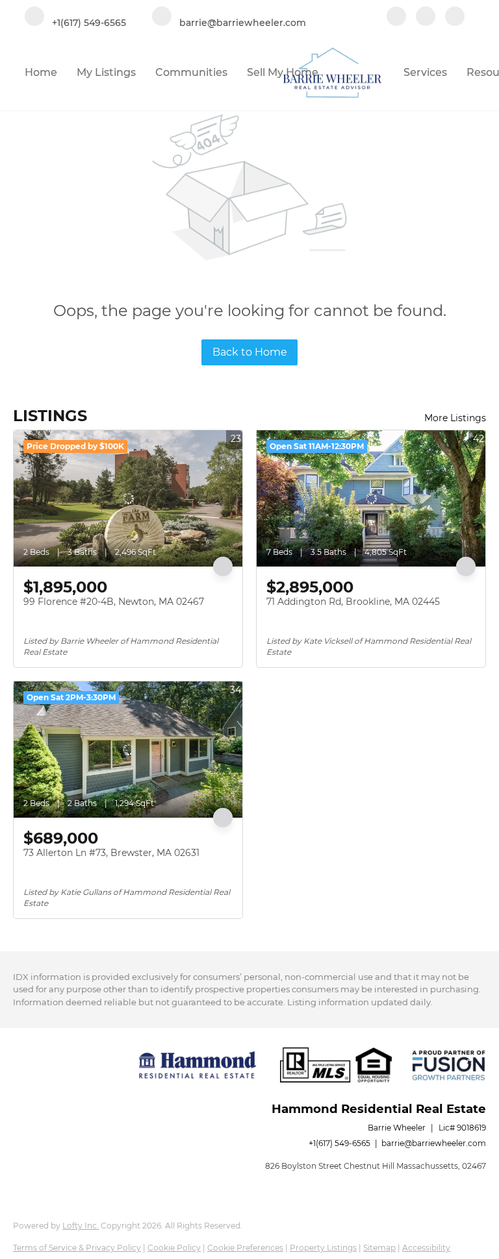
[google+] (455, 17)
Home (41, 72)
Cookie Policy (174, 1248)
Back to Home (249, 352)
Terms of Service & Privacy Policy (77, 1248)
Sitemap (379, 1248)
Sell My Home (282, 72)
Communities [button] (191, 72)
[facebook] (396, 17)
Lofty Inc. (80, 1225)
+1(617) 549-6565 (339, 1143)
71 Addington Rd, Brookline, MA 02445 (353, 601)
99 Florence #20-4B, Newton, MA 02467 (113, 601)
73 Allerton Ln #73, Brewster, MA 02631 (111, 853)
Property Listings (323, 1248)
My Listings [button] (106, 72)
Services (425, 72)
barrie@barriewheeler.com (433, 1143)
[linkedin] (425, 17)
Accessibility (426, 1248)
